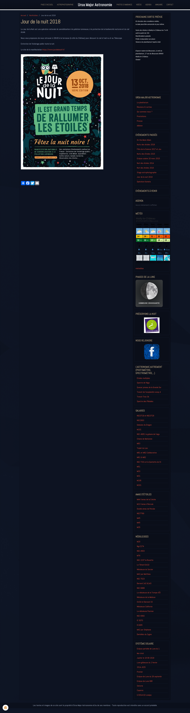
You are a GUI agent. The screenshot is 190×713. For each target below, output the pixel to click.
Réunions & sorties (144, 107)
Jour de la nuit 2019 (145, 177)
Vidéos (139, 4)
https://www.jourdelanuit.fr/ (53, 49)
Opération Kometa (144, 181)
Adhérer (140, 125)
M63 (138, 443)
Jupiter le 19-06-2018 (145, 657)
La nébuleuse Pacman (145, 611)
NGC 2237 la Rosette (145, 560)
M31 (138, 476)
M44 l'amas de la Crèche (146, 499)
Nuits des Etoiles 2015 (146, 153)
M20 (138, 541)
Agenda (148, 4)
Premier (140, 671)
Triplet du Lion (142, 448)
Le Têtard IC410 (143, 564)
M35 (138, 527)
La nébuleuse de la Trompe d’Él (149, 592)
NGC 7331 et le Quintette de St (149, 462)
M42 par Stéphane (144, 629)
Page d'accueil (47, 4)
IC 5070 (140, 620)
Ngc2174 (140, 546)
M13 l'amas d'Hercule (145, 504)
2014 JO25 (141, 667)
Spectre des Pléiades (145, 401)
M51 (138, 466)
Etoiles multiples (143, 378)
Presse (139, 121)
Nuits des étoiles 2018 (146, 144)
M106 (139, 480)
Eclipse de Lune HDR (145, 681)
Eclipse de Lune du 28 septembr (149, 676)
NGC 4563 (141, 551)
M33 (138, 471)
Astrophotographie (65, 4)
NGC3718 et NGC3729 (145, 415)
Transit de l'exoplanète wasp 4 (149, 392)
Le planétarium (142, 102)
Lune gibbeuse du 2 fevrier (147, 662)
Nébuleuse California (144, 606)
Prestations (141, 116)
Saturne (140, 685)
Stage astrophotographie (146, 172)
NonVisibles (33, 15)
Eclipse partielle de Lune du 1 (148, 648)
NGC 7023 (141, 578)
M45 (138, 518)
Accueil (23, 15)
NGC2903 (140, 420)
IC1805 (139, 625)
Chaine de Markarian (144, 438)
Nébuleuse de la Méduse (146, 597)
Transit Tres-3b (143, 396)
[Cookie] (5, 708)
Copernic (140, 690)
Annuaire (159, 4)
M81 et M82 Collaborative (147, 452)
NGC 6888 (141, 588)
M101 (139, 429)
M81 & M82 (141, 457)
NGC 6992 (141, 615)
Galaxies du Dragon (144, 424)
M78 (138, 555)
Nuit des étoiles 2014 (145, 163)
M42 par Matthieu (144, 574)
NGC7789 (140, 513)
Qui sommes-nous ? (144, 111)
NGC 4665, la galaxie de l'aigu (148, 434)
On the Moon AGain (144, 140)
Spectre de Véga (143, 382)
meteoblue (140, 268)
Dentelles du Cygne (144, 634)
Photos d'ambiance (124, 4)
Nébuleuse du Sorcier (145, 569)
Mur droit (140, 653)
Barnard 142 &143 (144, 583)
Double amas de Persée (146, 508)
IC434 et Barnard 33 (145, 602)
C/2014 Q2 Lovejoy (144, 695)
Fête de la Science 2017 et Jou (149, 149)
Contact (169, 4)
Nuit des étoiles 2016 (145, 167)
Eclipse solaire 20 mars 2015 (148, 158)
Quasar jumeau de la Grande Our (149, 387)
